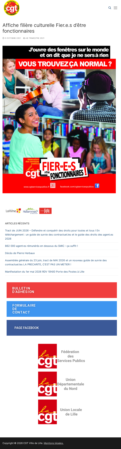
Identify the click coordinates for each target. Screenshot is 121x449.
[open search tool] (109, 7)
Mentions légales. (53, 443)
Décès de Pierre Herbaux (20, 253)
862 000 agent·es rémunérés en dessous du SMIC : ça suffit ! (41, 245)
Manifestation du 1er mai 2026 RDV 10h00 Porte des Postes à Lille (44, 271)
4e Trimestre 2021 (35, 38)
